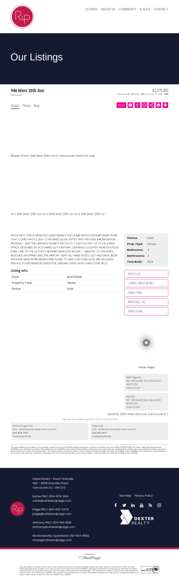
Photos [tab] (26, 105)
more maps (146, 367)
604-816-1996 (62, 523)
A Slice (145, 9)
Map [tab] (37, 105)
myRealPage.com (89, 558)
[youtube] (141, 505)
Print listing (135, 311)
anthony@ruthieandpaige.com (54, 527)
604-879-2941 (132, 384)
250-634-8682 (79, 536)
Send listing (135, 292)
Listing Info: (19, 270)
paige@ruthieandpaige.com (52, 514)
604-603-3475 (59, 509)
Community (127, 9)
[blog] (150, 505)
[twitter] (124, 505)
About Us (108, 9)
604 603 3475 (132, 403)
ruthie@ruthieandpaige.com (52, 501)
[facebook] (115, 505)
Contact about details (141, 283)
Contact (161, 9)
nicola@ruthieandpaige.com (52, 540)
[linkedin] (133, 505)
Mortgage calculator (148, 302)
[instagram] (159, 505)
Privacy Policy (143, 496)
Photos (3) (134, 274)
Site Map (125, 496)
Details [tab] (15, 105)
